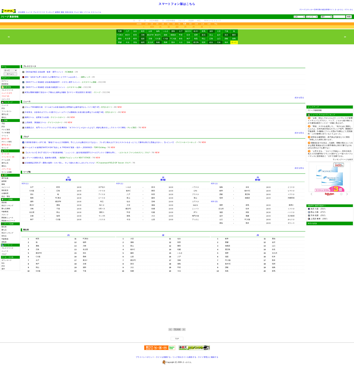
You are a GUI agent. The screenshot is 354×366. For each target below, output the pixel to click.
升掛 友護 (314, 215)
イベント (5, 136)
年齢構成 (5, 212)
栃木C (196, 31)
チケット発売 (7, 142)
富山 (211, 35)
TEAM (177, 329)
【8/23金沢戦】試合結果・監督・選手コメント (44, 72)
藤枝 (120, 39)
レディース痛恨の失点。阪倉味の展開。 (41, 158)
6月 (174, 24)
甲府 (181, 35)
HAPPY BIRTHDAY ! (316, 206)
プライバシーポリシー (145, 357)
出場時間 (5, 193)
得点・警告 (6, 196)
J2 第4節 (163, 178)
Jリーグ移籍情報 (315, 110)
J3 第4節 (257, 178)
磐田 (234, 35)
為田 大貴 (314, 209)
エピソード (6, 187)
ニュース (29, 12)
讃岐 (226, 39)
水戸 (181, 31)
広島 (211, 39)
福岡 (143, 42)
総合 (211, 42)
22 (169, 27)
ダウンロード (7, 260)
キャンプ (5, 148)
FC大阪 (173, 39)
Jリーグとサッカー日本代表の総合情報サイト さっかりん (321, 9)
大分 (181, 42)
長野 (196, 35)
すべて (234, 42)
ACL (199, 21)
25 (194, 27)
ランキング (50, 12)
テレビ (76, 12)
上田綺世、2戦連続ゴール (35, 122)
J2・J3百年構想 (168, 21)
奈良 (181, 39)
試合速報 (21, 12)
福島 (158, 31)
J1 (134, 21)
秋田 (143, 31)
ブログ (4, 254)
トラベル (86, 12)
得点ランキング (7, 205)
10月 (196, 24)
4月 (163, 24)
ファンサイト (7, 111)
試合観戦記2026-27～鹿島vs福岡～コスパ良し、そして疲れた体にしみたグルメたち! (60, 163)
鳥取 (196, 39)
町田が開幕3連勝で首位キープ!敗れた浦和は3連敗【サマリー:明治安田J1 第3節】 (58, 92)
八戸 (127, 31)
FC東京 (120, 35)
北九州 (150, 42)
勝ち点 (4, 230)
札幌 (120, 31)
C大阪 (165, 39)
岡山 (203, 39)
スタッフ (5, 215)
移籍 (62, 12)
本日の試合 (312, 223)
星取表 (4, 242)
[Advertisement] (177, 54)
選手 (3, 269)
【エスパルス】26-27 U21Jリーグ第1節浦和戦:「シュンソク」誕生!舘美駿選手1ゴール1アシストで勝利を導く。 (71, 153)
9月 (190, 24)
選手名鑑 (5, 178)
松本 (188, 35)
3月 (157, 24)
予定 (215, 24)
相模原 (173, 35)
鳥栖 (158, 42)
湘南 (165, 35)
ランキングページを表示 (343, 159)
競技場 (4, 202)
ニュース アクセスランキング (323, 115)
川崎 (143, 35)
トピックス (6, 99)
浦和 (211, 31)
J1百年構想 (154, 21)
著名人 (4, 117)
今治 (127, 42)
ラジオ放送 (6, 133)
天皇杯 (191, 21)
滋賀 (143, 39)
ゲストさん (349, 9)
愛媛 (120, 42)
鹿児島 (196, 42)
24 (185, 27)
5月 (168, 24)
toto (81, 12)
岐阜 (135, 39)
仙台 (135, 31)
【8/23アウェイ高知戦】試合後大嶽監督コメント (45, 87)
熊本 (173, 42)
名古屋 (127, 39)
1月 (146, 24)
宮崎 (188, 42)
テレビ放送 (6, 130)
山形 (150, 31)
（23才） (323, 215)
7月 (179, 24)
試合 (3, 108)
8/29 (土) (25, 184)
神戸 (188, 39)
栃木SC (188, 31)
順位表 (4, 227)
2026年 (139, 24)
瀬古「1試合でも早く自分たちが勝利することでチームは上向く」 (52, 77)
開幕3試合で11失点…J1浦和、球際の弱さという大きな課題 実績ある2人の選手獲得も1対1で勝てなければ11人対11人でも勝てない (330, 145)
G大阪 (158, 39)
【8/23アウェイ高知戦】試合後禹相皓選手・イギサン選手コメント (52, 82)
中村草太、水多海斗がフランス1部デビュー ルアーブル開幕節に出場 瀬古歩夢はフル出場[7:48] (64, 112)
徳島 (234, 39)
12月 (209, 24)
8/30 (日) (214, 201)
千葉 (226, 31)
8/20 (152, 27)
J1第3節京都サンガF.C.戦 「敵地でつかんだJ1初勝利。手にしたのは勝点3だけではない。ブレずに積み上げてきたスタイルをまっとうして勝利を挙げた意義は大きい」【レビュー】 (99, 142)
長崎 (165, 42)
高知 (135, 42)
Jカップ (181, 21)
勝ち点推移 (6, 209)
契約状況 (5, 190)
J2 (139, 21)
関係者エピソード (8, 221)
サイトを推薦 (7, 172)
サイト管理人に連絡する (208, 357)
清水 (226, 35)
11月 (202, 24)
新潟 (203, 35)
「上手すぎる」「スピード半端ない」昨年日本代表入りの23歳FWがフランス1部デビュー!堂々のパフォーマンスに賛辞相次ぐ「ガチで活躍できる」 (330, 153)
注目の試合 (69, 12)
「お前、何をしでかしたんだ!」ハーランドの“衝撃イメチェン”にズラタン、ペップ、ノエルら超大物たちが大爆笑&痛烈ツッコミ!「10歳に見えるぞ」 (330, 120)
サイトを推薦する (163, 357)
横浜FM (150, 35)
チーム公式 (6, 160)
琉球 (203, 42)
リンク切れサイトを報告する (184, 357)
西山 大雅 (314, 212)
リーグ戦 (27, 172)
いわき (165, 31)
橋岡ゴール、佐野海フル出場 (37, 117)
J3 (145, 21)
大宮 (219, 31)
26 (202, 27)
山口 (219, 39)
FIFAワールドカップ (212, 21)
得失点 (4, 236)
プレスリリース (39, 12)
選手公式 (5, 114)
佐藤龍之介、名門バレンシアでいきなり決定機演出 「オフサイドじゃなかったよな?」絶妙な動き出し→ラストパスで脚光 (75, 128)
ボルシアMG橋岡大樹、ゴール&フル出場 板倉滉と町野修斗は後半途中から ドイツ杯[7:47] (62, 107)
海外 (226, 42)
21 (160, 27)
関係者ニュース (7, 218)
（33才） (323, 209)
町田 (135, 35)
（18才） (324, 219)
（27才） (323, 212)
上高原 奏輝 (315, 219)
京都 (150, 39)
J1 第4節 (68, 178)
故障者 (57, 12)
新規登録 (5, 84)
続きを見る (299, 98)
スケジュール (96, 12)
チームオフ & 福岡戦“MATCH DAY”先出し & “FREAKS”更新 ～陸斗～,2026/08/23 (58, 147)
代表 (219, 42)
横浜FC (158, 35)
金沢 (219, 35)
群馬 (203, 31)
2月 (152, 24)
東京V (127, 35)
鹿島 (173, 31)
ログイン (5, 81)
